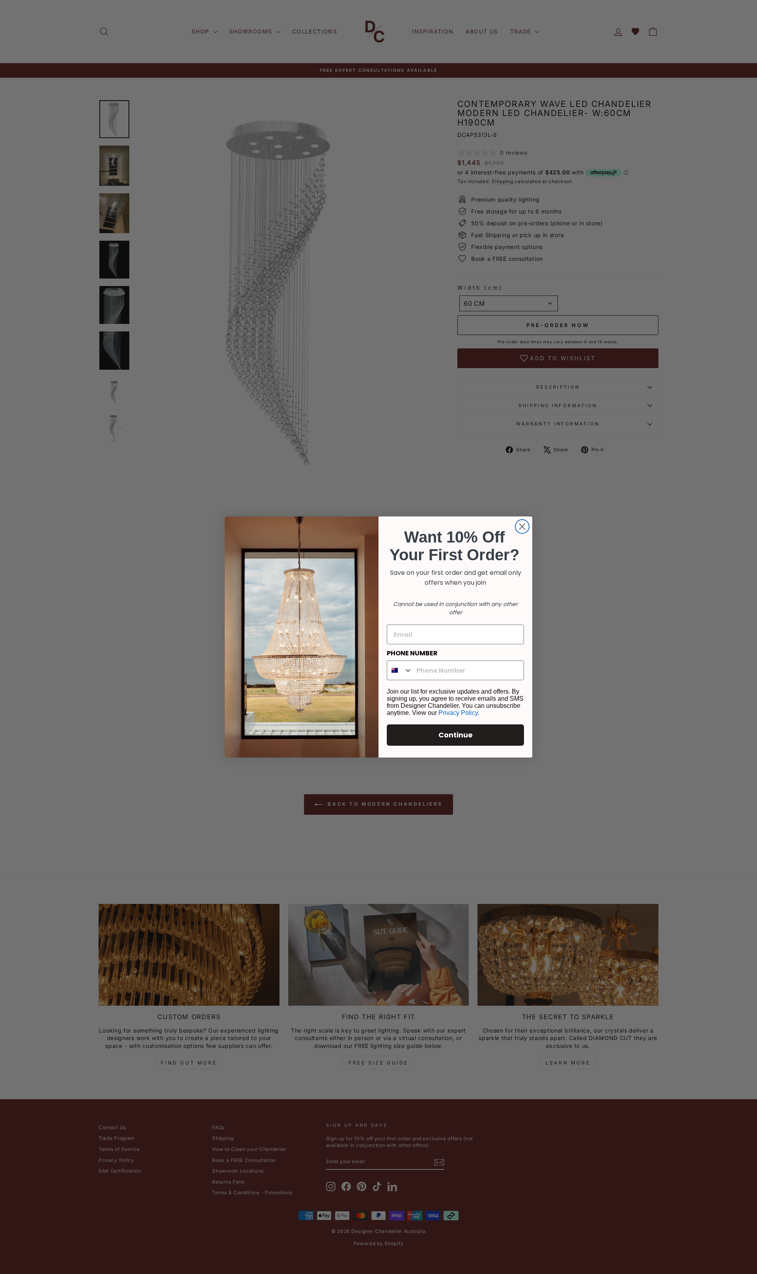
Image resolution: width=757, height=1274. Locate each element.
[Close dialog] (522, 526)
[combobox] (399, 670)
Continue (455, 735)
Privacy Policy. (458, 712)
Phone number (412, 653)
